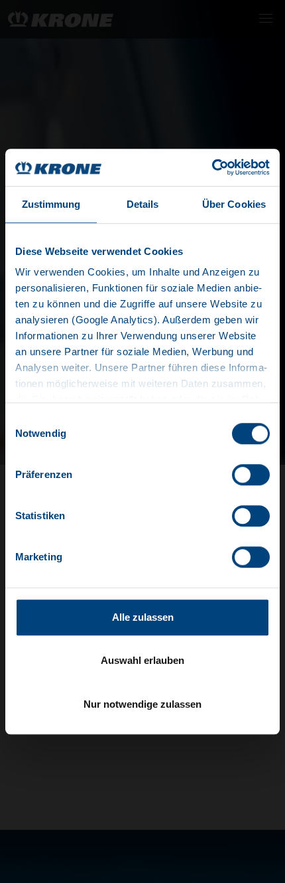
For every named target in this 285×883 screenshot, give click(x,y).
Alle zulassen (143, 617)
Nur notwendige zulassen (142, 704)
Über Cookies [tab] (234, 204)
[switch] (251, 474)
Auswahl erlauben (142, 660)
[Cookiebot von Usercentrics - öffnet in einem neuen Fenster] (212, 167)
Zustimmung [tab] (51, 204)
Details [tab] (143, 204)
